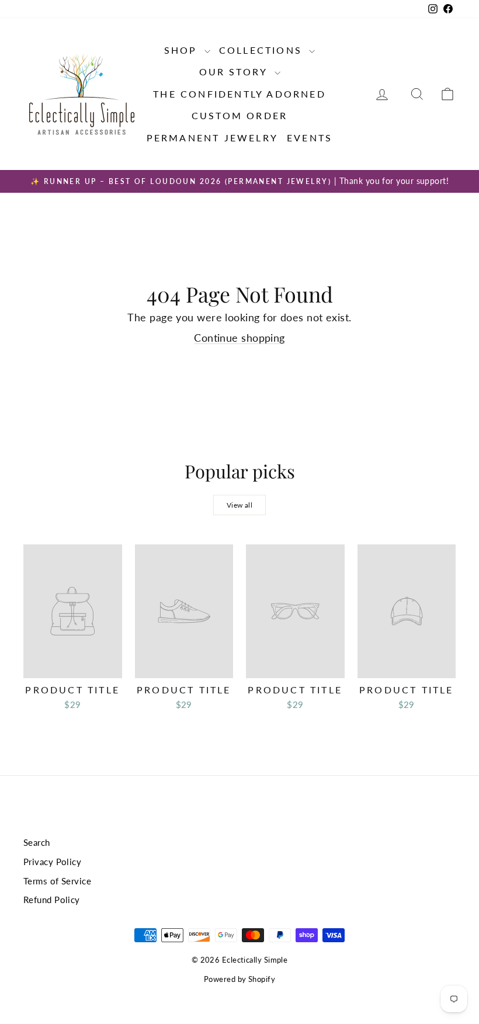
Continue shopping (239, 337)
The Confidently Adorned (239, 93)
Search (36, 842)
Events (309, 137)
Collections (262, 49)
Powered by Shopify (239, 979)
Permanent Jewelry (212, 137)
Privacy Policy (52, 861)
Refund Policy (51, 899)
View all (240, 505)
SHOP (183, 49)
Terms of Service (57, 881)
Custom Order (239, 115)
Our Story (235, 71)
